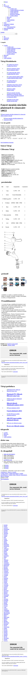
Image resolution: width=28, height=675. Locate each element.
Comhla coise (13, 8)
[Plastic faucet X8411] (13, 408)
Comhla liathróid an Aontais (17, 10)
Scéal (5, 22)
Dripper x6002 (10, 90)
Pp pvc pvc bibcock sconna (15, 426)
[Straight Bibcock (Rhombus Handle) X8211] (15, 400)
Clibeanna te (4, 472)
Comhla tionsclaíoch (14, 473)
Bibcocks (9, 17)
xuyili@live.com (8, 460)
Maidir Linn (7, 25)
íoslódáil (6, 29)
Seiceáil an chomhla (15, 14)
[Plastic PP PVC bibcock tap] (14, 423)
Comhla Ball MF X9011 (13, 74)
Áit (4, 4)
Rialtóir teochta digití (12, 101)
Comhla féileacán (11, 82)
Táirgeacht (6, 6)
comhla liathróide (14, 11)
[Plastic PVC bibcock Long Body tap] (15, 391)
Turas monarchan (11, 27)
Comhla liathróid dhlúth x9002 (14, 78)
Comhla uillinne (14, 15)
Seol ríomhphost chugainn (7, 142)
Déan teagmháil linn (9, 28)
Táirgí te (9, 472)
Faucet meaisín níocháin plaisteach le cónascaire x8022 (15, 96)
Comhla (9, 7)
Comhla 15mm (12, 475)
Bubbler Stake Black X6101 (14, 86)
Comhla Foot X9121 (12, 66)
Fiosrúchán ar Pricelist (6, 447)
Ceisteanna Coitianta (9, 24)
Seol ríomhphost (5, 479)
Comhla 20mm (4, 473)
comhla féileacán (14, 13)
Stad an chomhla (5, 476)
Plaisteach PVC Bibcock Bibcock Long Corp (14, 395)
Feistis (8, 18)
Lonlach (14, 472)
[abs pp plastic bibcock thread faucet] (15, 415)
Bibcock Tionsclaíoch (21, 475)
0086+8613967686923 (9, 454)
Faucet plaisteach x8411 (13, 70)
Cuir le (8, 21)
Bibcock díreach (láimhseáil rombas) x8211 (15, 404)
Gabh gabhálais (10, 20)
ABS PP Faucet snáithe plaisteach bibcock (14, 419)
